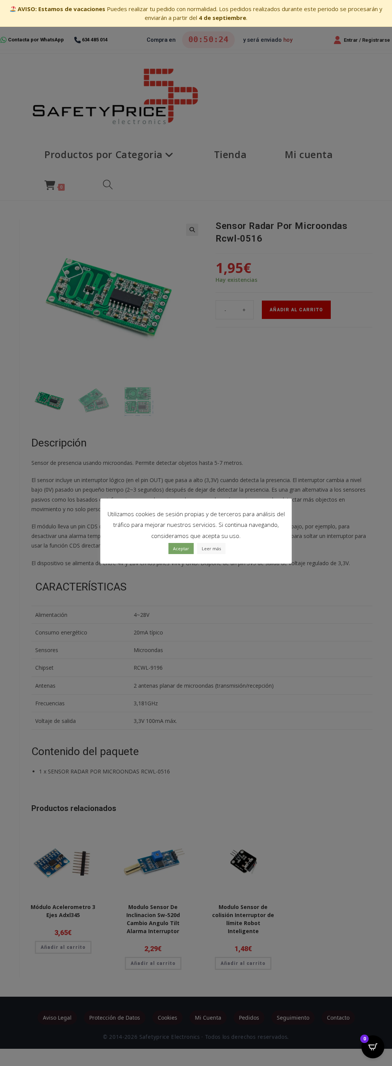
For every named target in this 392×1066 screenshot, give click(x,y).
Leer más (211, 548)
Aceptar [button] (181, 548)
